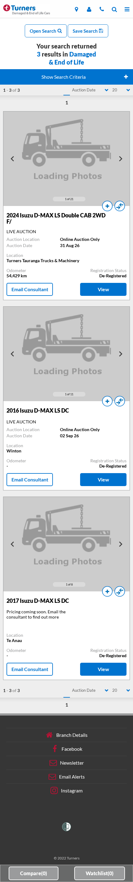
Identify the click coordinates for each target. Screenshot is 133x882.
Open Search (43, 31)
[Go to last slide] (12, 158)
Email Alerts (72, 776)
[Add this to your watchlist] (107, 206)
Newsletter (72, 763)
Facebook (72, 749)
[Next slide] (120, 158)
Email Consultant (29, 289)
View (103, 289)
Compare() (33, 873)
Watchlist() (100, 873)
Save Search (86, 31)
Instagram (72, 790)
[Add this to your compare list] (119, 206)
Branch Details (72, 735)
